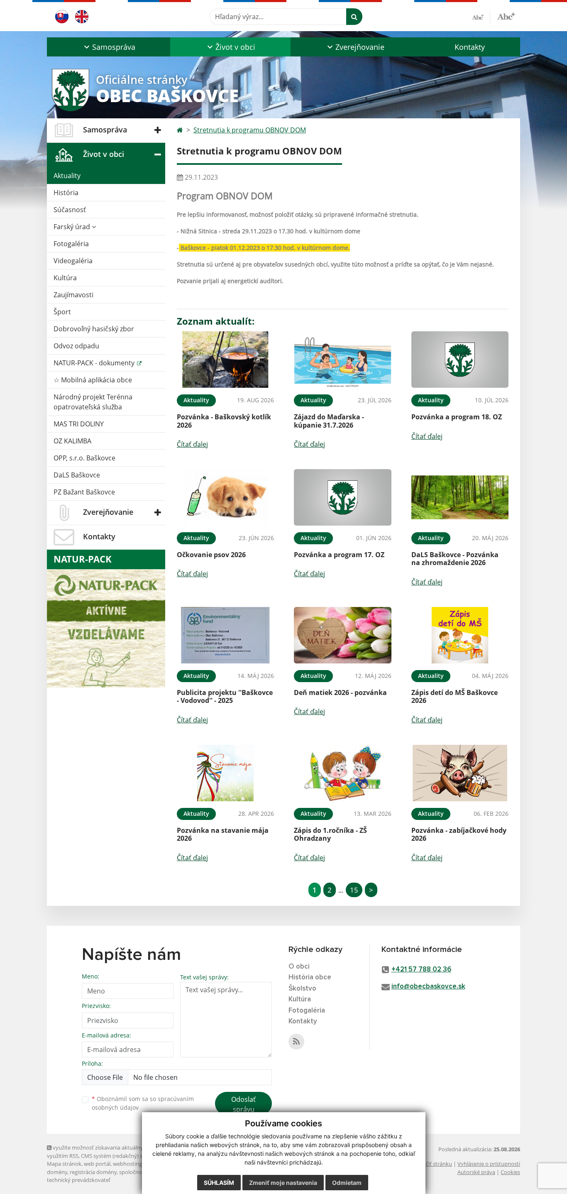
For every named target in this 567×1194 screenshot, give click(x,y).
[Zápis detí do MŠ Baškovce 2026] (459, 635)
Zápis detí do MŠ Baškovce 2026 (454, 696)
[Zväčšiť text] (506, 15)
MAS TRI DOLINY (79, 423)
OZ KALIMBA (72, 440)
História (66, 192)
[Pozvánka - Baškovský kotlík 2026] (225, 359)
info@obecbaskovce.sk (428, 986)
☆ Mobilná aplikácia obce (93, 379)
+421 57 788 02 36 (421, 969)
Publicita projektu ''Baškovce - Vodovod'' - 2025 (225, 696)
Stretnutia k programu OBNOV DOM (249, 130)
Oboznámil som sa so (143, 1103)
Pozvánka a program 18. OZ (456, 416)
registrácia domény (93, 1172)
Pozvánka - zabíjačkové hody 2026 (458, 834)
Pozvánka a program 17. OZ (339, 554)
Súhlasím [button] (219, 1182)
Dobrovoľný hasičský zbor (94, 328)
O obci (299, 966)
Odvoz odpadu (76, 345)
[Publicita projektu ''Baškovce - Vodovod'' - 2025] (225, 635)
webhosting (127, 1163)
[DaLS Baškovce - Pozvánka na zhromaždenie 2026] (459, 497)
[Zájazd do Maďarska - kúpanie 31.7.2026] (342, 359)
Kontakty (470, 47)
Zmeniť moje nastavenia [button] (283, 1182)
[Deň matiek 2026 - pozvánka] (342, 635)
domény (57, 1172)
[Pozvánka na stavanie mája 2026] (225, 773)
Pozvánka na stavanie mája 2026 (223, 834)
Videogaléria (73, 260)
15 (354, 890)
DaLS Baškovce (77, 475)
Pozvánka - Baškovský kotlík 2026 (224, 420)
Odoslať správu (243, 1104)
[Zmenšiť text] (481, 16)
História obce (309, 977)
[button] (108, 46)
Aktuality (67, 175)
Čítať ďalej (192, 444)
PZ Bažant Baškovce (84, 492)
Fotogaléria (71, 243)
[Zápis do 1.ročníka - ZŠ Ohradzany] (342, 773)
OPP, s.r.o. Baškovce (84, 457)
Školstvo (302, 988)
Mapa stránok (64, 1163)
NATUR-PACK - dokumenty (95, 362)
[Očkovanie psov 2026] (225, 497)
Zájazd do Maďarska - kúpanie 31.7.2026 (329, 420)
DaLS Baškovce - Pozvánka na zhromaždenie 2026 (455, 558)
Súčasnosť (70, 209)
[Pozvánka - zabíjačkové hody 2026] (459, 773)
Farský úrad (73, 226)
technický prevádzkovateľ (78, 1180)
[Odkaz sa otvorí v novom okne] (296, 1042)
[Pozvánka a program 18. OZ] (459, 359)
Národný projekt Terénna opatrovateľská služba (93, 401)
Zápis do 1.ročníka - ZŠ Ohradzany (330, 834)
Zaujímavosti (73, 294)
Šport (62, 311)
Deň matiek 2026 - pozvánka (340, 692)
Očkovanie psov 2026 (211, 554)
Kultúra (65, 277)
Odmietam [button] (347, 1182)
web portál (97, 1163)
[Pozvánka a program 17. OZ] (342, 497)
